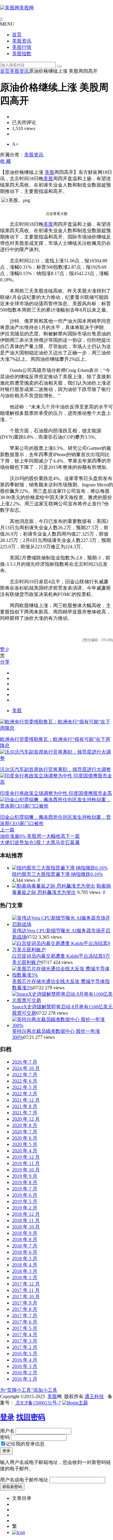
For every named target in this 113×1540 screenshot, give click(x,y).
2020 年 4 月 (24, 1150)
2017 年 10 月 (26, 1296)
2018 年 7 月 (24, 1245)
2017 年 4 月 (24, 1334)
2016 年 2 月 (24, 1372)
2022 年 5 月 (24, 1087)
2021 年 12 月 (26, 1100)
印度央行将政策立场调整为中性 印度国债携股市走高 (56, 793)
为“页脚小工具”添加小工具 (28, 1390)
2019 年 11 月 (26, 1163)
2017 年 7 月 (24, 1315)
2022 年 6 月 (24, 1081)
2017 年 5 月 (24, 1328)
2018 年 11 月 (26, 1220)
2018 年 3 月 (24, 1271)
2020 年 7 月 (24, 1131)
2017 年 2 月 (24, 1347)
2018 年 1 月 (24, 1277)
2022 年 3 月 (24, 1093)
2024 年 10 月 (26, 1068)
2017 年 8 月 (24, 1309)
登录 (7, 1417)
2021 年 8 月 (24, 1106)
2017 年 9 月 (24, 1302)
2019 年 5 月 (24, 1201)
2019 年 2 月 (24, 1207)
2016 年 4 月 (24, 1359)
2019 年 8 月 (24, 1182)
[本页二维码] (18, 1532)
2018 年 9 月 (24, 1233)
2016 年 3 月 (24, 1366)
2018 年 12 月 (26, 1214)
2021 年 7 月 (24, 1112)
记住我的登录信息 (25, 1443)
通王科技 (94, 1396)
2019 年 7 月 (24, 1188)
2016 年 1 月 (24, 1379)
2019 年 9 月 (24, 1176)
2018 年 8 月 (24, 1239)
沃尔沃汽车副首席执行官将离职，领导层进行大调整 (55, 769)
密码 (5, 1437)
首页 (17, 34)
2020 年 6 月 (24, 1138)
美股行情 (21, 47)
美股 (49, 172)
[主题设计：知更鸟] (75, 1402)
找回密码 (30, 1417)
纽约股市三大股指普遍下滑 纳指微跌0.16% (57, 874)
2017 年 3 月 (24, 1340)
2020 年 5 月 (24, 1144)
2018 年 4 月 (24, 1264)
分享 (5, 661)
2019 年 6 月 (24, 1195)
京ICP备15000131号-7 (37, 1402)
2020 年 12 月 (26, 1119)
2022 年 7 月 (24, 1074)
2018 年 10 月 (26, 1226)
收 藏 (5, 161)
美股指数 (21, 53)
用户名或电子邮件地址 (24, 1479)
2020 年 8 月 (24, 1125)
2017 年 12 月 (26, 1283)
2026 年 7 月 (24, 1062)
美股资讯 (21, 40)
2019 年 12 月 (26, 1157)
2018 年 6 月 (24, 1252)
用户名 (7, 1430)
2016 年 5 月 (24, 1353)
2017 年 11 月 (26, 1290)
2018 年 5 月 (24, 1258)
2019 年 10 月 (26, 1169)
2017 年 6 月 (24, 1321)
